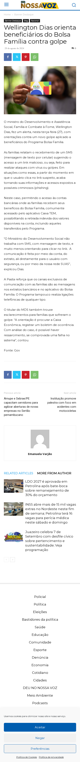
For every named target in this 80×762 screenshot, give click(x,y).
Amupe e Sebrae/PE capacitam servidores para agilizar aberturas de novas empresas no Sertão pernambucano (21, 407)
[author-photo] (40, 448)
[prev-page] (6, 559)
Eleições (40, 612)
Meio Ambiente (40, 695)
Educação (40, 635)
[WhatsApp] (34, 57)
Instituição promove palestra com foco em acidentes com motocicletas (61, 405)
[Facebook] (8, 57)
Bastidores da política (40, 619)
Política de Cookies (26, 757)
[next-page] (12, 559)
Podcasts (40, 703)
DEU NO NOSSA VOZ (40, 688)
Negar (40, 738)
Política (40, 604)
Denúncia (40, 657)
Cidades (40, 680)
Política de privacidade (51, 757)
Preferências (40, 749)
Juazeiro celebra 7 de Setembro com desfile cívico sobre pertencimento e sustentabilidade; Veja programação (49, 541)
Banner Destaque (24, 14)
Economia (40, 665)
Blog (26, 20)
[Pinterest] (26, 57)
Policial (40, 597)
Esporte (40, 650)
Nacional (35, 20)
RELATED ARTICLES (18, 473)
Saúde (40, 627)
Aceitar (40, 727)
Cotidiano (40, 673)
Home (7, 14)
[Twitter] (17, 57)
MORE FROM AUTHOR (54, 473)
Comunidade (40, 642)
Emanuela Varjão (40, 454)
